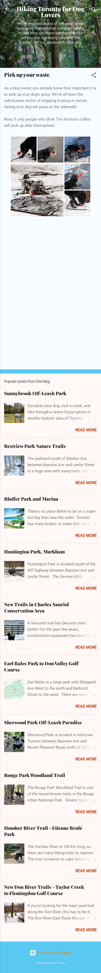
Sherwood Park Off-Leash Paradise (43, 722)
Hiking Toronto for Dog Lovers (50, 12)
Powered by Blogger (53, 952)
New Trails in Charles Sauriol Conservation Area (36, 607)
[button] (94, 76)
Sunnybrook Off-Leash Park (35, 393)
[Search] (94, 10)
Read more (86, 430)
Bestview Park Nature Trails (35, 446)
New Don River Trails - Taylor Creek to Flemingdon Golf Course (44, 890)
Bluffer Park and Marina (31, 499)
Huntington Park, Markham (34, 551)
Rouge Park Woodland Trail (34, 775)
